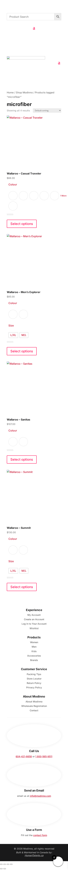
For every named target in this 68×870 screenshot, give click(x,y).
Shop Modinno (24, 92)
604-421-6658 (24, 756)
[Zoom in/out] (1, 864)
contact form (40, 835)
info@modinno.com (40, 795)
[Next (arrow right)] (4, 868)
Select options (21, 224)
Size (11, 325)
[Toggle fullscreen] (4, 864)
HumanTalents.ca (34, 855)
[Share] (8, 864)
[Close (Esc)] (11, 864)
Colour (12, 184)
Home (10, 92)
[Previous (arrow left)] (1, 868)
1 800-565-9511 (43, 756)
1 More (63, 195)
